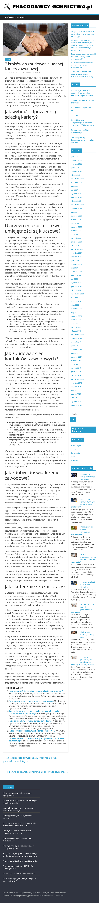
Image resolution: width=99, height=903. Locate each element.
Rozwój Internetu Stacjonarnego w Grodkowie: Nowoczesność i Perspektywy (82, 122)
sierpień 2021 (76, 257)
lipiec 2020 (75, 305)
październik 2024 (77, 179)
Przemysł (74, 460)
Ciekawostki (75, 453)
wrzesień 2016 (76, 383)
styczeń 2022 (76, 238)
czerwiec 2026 (76, 160)
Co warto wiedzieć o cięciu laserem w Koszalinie (87, 584)
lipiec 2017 (75, 346)
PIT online (75, 115)
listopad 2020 (76, 290)
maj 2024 (74, 186)
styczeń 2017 (76, 368)
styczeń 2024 (76, 193)
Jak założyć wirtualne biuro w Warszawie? (19, 873)
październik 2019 (77, 334)
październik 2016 (77, 379)
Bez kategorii (76, 445)
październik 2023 (77, 205)
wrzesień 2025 (76, 164)
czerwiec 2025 (76, 171)
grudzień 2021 (76, 242)
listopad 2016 (76, 375)
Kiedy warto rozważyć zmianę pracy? (87, 634)
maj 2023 (74, 212)
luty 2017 (74, 364)
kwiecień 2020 (76, 316)
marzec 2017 (76, 360)
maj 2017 (74, 353)
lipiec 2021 (75, 260)
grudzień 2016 (76, 372)
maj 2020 (74, 312)
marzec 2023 (76, 219)
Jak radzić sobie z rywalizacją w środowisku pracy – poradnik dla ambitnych (31, 759)
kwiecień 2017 (76, 357)
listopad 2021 (76, 245)
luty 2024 (74, 190)
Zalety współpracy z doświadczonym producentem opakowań (82, 140)
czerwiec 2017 (76, 349)
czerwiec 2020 (76, 309)
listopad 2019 (76, 331)
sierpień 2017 (76, 342)
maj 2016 (74, 390)
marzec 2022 (76, 231)
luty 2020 (74, 323)
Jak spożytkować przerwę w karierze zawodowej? (32, 730)
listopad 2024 (76, 175)
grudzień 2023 (76, 197)
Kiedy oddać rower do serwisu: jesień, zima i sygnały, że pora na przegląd (83, 34)
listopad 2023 (76, 201)
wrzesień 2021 (76, 253)
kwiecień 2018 (76, 338)
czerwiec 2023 (76, 208)
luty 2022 (74, 234)
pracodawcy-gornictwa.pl (31, 72)
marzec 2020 (76, 320)
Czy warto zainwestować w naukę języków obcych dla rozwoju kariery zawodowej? (34, 712)
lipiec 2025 (75, 167)
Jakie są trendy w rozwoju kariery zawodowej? (30, 721)
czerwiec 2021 (76, 264)
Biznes (73, 449)
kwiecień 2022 (76, 227)
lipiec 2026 (75, 156)
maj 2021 (74, 268)
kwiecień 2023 (76, 216)
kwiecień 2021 (76, 271)
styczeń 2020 (76, 327)
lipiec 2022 (75, 223)
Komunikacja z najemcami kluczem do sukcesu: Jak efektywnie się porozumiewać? (83, 93)
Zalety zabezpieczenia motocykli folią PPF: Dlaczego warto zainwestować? (83, 56)
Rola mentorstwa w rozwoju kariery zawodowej (31, 701)
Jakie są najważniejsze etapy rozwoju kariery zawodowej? (36, 691)
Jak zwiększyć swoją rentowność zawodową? (87, 476)
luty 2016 (74, 398)
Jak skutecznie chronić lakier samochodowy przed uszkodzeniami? (81, 65)
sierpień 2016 (76, 386)
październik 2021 (77, 249)
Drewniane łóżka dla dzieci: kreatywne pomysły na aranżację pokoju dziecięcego (82, 74)
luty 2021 (74, 279)
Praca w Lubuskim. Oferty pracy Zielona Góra (20, 861)
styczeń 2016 (76, 401)
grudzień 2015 (76, 405)
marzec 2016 (76, 394)
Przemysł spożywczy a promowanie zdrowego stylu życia (37, 771)
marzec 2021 (76, 275)
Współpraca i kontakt (14, 17)
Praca (8, 60)
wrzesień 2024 (76, 182)
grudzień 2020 (76, 286)
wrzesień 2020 (76, 297)
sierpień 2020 (76, 301)
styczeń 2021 (76, 283)
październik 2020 (77, 294)
